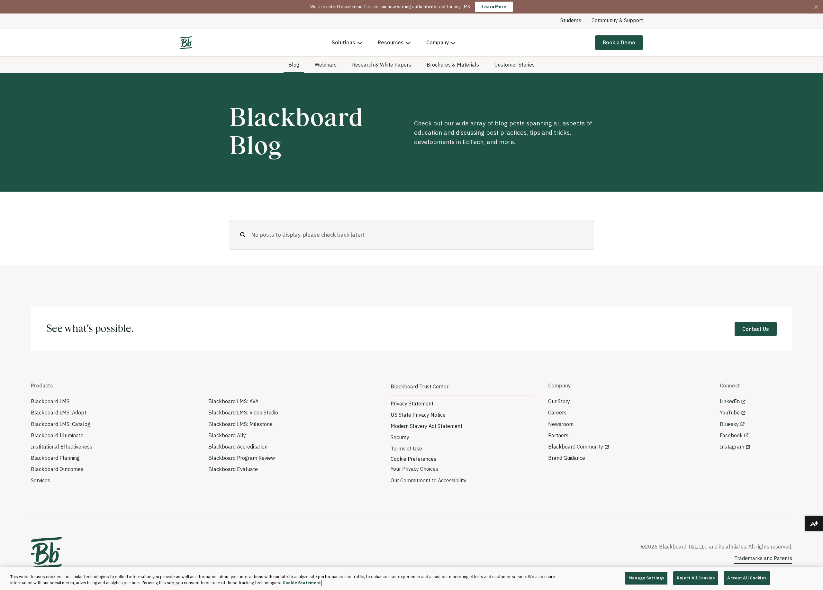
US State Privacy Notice (418, 415)
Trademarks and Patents (763, 558)
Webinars (326, 64)
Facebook (731, 435)
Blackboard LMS (50, 401)
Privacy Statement (412, 403)
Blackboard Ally (227, 435)
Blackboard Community (575, 446)
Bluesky (729, 424)
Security (400, 437)
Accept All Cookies (746, 578)
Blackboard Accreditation (237, 446)
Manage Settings (646, 578)
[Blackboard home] (46, 553)
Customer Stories (514, 64)
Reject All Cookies (696, 578)
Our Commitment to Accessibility (428, 480)
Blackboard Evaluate (233, 469)
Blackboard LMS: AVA (233, 401)
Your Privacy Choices (414, 469)
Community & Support (617, 20)
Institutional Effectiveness (61, 446)
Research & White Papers (381, 64)
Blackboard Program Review (241, 458)
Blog (293, 64)
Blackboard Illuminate (57, 435)
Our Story (559, 401)
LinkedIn (730, 401)
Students (570, 20)
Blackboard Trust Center (419, 386)
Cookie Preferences (413, 459)
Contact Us (755, 329)
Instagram (732, 446)
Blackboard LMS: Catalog (60, 424)
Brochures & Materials (453, 64)
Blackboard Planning (55, 458)
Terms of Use (406, 448)
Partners (558, 435)
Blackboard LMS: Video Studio (243, 412)
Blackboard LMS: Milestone (240, 424)
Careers (557, 412)
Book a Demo (619, 42)
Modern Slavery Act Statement (426, 426)
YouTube (730, 412)
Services (40, 480)
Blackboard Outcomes (57, 469)
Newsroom (561, 424)
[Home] (186, 42)
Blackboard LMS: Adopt (58, 412)
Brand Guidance (566, 458)
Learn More (494, 7)
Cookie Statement (302, 583)
